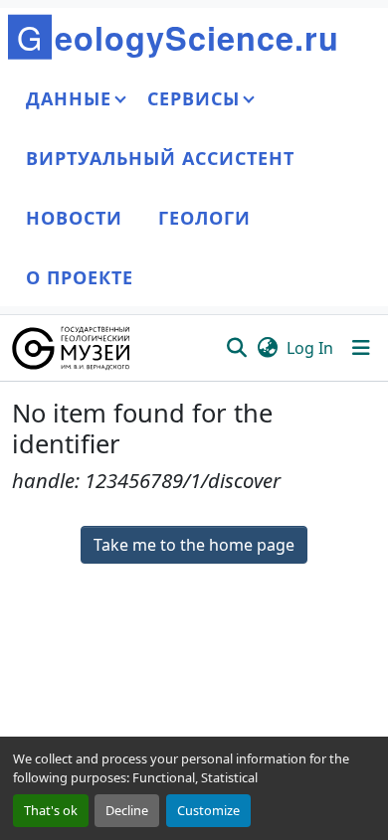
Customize (208, 810)
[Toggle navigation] (361, 348)
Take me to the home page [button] (194, 545)
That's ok (51, 810)
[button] (72, 348)
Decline (126, 810)
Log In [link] (310, 348)
